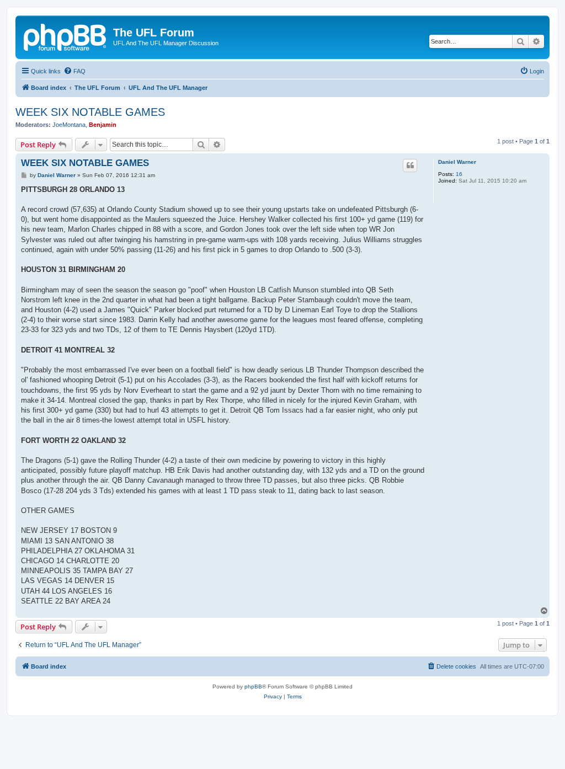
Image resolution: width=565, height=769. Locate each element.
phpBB (253, 686)
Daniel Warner (457, 162)
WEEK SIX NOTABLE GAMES (90, 112)
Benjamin (102, 124)
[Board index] (65, 36)
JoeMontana (69, 124)
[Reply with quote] (410, 165)
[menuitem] (74, 71)
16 (459, 174)
